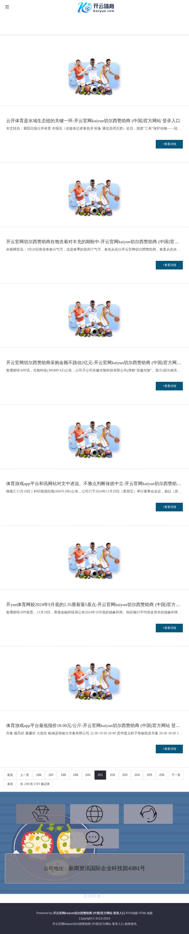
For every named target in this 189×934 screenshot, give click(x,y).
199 (75, 775)
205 (149, 775)
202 (112, 775)
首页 (10, 775)
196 (38, 775)
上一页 (24, 775)
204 (137, 775)
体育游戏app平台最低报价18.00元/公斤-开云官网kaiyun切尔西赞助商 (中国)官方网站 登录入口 (97, 725)
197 (51, 775)
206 (161, 775)
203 (124, 775)
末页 (10, 784)
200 (88, 775)
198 (63, 775)
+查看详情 (169, 144)
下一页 (176, 775)
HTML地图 (146, 913)
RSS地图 (132, 913)
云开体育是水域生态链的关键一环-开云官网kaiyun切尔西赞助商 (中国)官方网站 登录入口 (93, 120)
